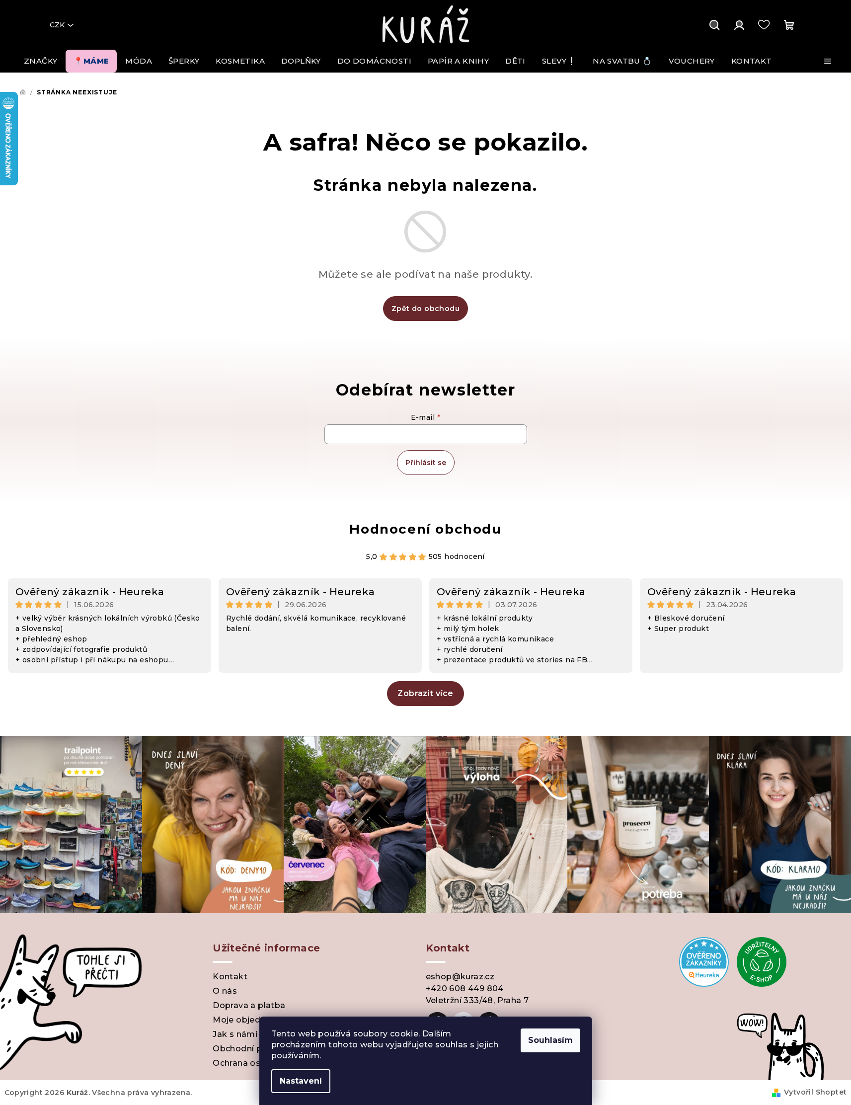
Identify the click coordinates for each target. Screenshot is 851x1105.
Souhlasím (550, 1040)
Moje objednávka (249, 1020)
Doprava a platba (249, 1005)
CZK (57, 24)
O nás (225, 991)
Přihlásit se (425, 462)
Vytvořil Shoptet (815, 1092)
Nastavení (301, 1081)
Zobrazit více (425, 693)
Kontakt (230, 976)
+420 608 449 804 (465, 988)
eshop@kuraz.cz (460, 976)
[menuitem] (40, 61)
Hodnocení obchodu (425, 529)
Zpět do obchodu (425, 308)
